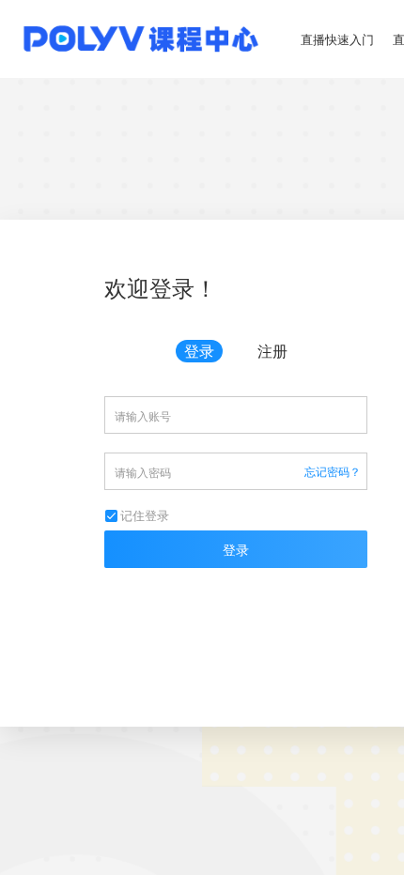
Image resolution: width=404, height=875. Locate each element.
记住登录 (144, 515)
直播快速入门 (337, 39)
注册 (272, 350)
